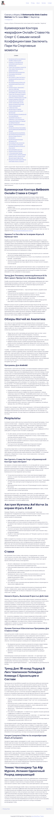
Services (44, 3)
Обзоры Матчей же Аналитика (17, 72)
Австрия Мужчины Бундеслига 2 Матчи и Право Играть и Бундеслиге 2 (17, 136)
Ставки (11, 85)
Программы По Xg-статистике (16, 143)
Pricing (32, 3)
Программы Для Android (15, 74)
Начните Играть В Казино (15, 151)
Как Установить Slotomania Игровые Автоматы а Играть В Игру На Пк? (17, 146)
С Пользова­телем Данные (15, 153)
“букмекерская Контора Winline (17, 133)
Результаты (12, 75)
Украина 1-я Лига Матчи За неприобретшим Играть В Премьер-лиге (16, 64)
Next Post (49, 808)
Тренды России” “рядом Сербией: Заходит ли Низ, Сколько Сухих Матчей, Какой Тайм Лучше (17, 156)
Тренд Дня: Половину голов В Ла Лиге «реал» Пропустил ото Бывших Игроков (17, 69)
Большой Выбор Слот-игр (15, 149)
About (38, 3)
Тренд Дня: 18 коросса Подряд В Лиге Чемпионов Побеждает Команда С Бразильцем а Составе (17, 95)
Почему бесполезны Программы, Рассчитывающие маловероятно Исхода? (17, 129)
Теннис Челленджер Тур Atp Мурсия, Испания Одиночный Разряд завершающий (16, 104)
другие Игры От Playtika (15, 109)
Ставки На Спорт (13, 107)
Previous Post (5, 808)
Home (27, 3)
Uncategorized (8, 19)
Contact (50, 3)
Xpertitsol (3, 4)
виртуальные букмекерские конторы (23, 230)
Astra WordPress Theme (37, 816)
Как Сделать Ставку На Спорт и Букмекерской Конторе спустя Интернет (17, 79)
